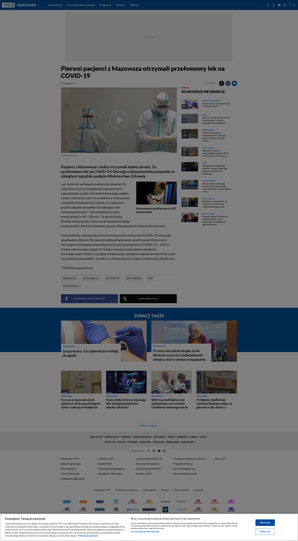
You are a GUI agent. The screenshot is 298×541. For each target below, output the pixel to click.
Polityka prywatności (88, 535)
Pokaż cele (265, 531)
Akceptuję (265, 522)
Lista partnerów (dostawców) (145, 531)
